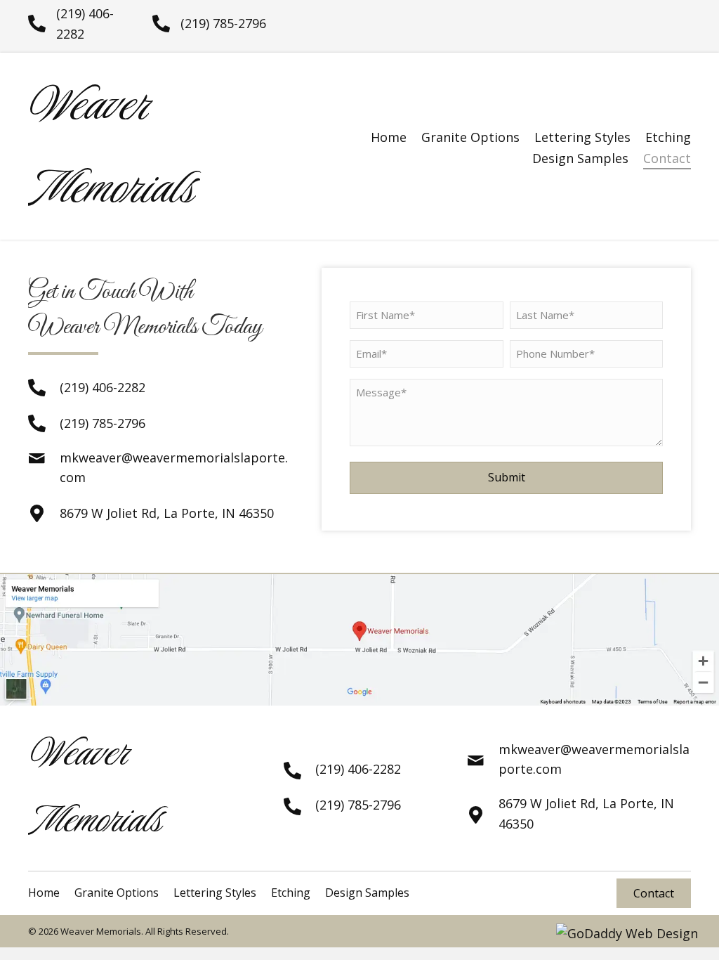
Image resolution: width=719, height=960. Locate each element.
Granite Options (470, 137)
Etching (668, 137)
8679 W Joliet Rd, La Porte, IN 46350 (167, 513)
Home (389, 137)
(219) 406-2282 (102, 387)
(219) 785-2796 (223, 23)
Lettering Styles (582, 137)
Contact (667, 158)
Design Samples (580, 158)
